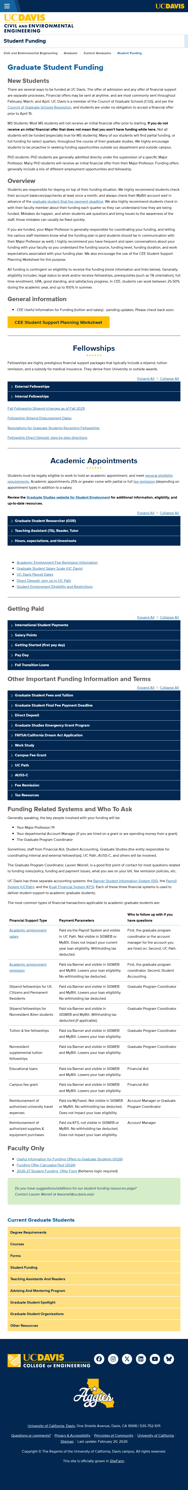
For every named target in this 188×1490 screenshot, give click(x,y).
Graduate (70, 53)
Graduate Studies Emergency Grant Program (52, 725)
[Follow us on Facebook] (99, 1359)
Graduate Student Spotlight (32, 1302)
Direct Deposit (27, 715)
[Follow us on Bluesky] (169, 1359)
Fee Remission (27, 785)
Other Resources (24, 1325)
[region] (94, 1024)
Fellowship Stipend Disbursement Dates (40, 418)
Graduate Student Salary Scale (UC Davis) (50, 568)
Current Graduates (97, 53)
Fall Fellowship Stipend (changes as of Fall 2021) (46, 408)
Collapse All (169, 378)
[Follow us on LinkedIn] (141, 1359)
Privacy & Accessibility (72, 1435)
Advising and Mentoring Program (37, 1290)
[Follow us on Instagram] (113, 1359)
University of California (155, 1435)
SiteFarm (117, 1461)
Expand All (146, 378)
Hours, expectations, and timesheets (45, 541)
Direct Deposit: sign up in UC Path (44, 580)
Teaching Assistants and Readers (37, 1279)
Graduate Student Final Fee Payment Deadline (54, 705)
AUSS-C (21, 775)
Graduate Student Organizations (37, 1313)
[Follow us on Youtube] (155, 1359)
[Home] (39, 22)
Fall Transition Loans (32, 665)
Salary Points (26, 635)
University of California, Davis (51, 1425)
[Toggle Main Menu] (7, 6)
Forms (15, 1255)
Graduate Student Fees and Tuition (44, 695)
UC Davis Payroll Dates (35, 574)
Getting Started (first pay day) (40, 645)
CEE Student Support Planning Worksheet (58, 322)
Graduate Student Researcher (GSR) (45, 521)
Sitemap (67, 1441)
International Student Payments (41, 625)
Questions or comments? (31, 1435)
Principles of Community (113, 1435)
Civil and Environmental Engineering (31, 53)
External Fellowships (32, 386)
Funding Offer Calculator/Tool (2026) (46, 1165)
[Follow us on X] (127, 1359)
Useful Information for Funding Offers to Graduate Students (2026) (70, 1159)
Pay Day (22, 655)
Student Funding (23, 1267)
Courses (17, 1244)
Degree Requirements (28, 1232)
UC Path (22, 765)
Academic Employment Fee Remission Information (57, 562)
